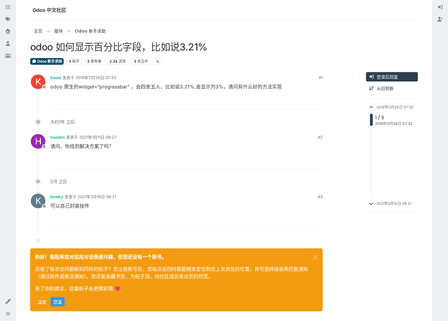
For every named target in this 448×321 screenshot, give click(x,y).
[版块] (7, 7)
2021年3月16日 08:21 (97, 196)
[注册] (440, 19)
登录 (57, 301)
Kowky (56, 196)
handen (57, 137)
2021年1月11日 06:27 (97, 137)
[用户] (7, 44)
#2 (320, 137)
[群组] (7, 56)
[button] (7, 301)
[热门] (7, 31)
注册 (42, 301)
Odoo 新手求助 (49, 61)
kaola (55, 77)
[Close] (315, 256)
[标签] (7, 19)
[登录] (440, 7)
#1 (321, 77)
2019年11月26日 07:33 (96, 77)
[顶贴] (295, 102)
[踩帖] (317, 102)
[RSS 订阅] (157, 61)
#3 (320, 196)
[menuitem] (440, 7)
